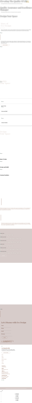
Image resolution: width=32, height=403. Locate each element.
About (2, 356)
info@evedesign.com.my (5, 369)
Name (2, 325)
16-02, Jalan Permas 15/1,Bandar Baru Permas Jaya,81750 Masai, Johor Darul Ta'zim (6, 373)
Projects (3, 360)
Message (3, 334)
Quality (3, 357)
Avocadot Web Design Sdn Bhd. (23, 388)
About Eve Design (6, 352)
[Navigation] (2, 1)
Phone (2, 328)
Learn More (3, 179)
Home (2, 354)
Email (2, 331)
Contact (3, 363)
